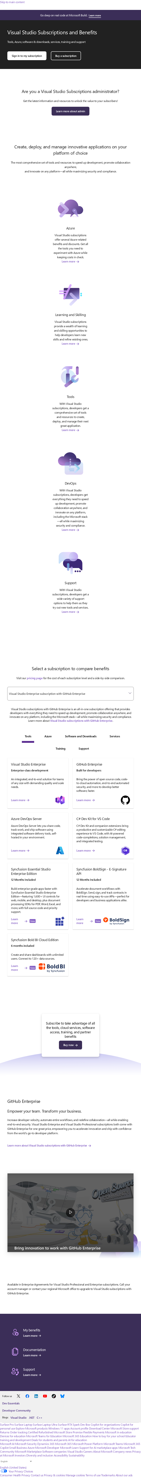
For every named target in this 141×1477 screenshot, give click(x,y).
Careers (88, 1451)
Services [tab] (115, 736)
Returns (4, 1432)
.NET (32, 1417)
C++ (39, 1417)
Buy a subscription (66, 56)
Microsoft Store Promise (68, 1432)
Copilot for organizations (105, 1424)
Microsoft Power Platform (87, 1444)
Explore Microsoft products (32, 1428)
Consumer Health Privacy (15, 1475)
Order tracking (18, 1432)
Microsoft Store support (125, 1428)
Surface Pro (7, 1424)
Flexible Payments (93, 1432)
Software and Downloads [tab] (80, 736)
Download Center (99, 1428)
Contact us (37, 1475)
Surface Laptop (23, 1424)
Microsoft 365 (63, 1444)
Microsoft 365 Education (77, 1436)
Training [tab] (60, 748)
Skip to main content (12, 2)
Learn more (95, 15)
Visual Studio (18, 1417)
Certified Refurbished (40, 1432)
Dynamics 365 (45, 1444)
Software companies (54, 1451)
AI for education (77, 1440)
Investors (20, 1455)
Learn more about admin (70, 111)
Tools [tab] (28, 736)
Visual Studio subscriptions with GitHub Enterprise (81, 720)
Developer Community (16, 1410)
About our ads (124, 1475)
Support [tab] (84, 748)
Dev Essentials (10, 1403)
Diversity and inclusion (39, 1455)
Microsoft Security (26, 1444)
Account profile (79, 1428)
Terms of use (93, 1475)
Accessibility (61, 1455)
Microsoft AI (7, 1444)
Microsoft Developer (47, 1447)
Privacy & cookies (54, 1475)
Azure (31, 1447)
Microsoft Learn (69, 1447)
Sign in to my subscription (27, 56)
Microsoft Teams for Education (44, 1436)
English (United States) (13, 1467)
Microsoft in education (118, 1432)
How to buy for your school (108, 1436)
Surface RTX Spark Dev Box (74, 1424)
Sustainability (76, 1455)
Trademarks (108, 1475)
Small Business (18, 1447)
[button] (70, 1212)
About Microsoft (102, 1451)
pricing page (35, 678)
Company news (122, 1451)
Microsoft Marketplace (28, 1451)
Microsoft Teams (113, 1444)
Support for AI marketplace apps (98, 1447)
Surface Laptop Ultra (45, 1424)
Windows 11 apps (59, 1428)
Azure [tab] (48, 736)
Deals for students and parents (49, 1440)
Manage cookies (75, 1475)
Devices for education (13, 1436)
